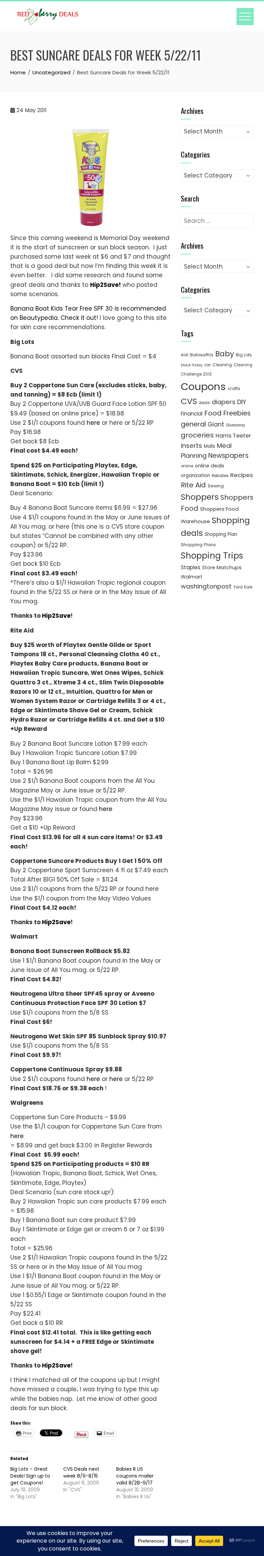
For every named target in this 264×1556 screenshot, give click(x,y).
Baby (224, 354)
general (193, 424)
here (93, 423)
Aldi (184, 355)
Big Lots (244, 355)
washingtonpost (206, 586)
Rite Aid (193, 485)
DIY (241, 402)
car (207, 365)
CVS (189, 401)
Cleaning (222, 365)
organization (195, 475)
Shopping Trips (212, 556)
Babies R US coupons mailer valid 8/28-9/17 (135, 1476)
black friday (191, 365)
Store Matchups (222, 567)
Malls (209, 446)
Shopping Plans (198, 544)
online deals (209, 465)
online (187, 466)
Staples (190, 567)
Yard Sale (242, 587)
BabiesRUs (201, 355)
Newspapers (228, 455)
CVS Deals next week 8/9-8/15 (81, 1472)
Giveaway (235, 425)
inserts (191, 445)
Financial (191, 413)
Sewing (216, 486)
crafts (234, 388)
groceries (197, 435)
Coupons (203, 386)
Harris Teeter (233, 436)
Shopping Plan (221, 534)
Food (213, 413)
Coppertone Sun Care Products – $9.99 (68, 1117)
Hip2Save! (105, 285)
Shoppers (200, 497)
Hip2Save (56, 616)
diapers (223, 402)
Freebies (237, 413)
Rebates (220, 475)
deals (204, 403)
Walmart (191, 576)
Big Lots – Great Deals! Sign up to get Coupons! (30, 1476)
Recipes (241, 475)
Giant (216, 424)
